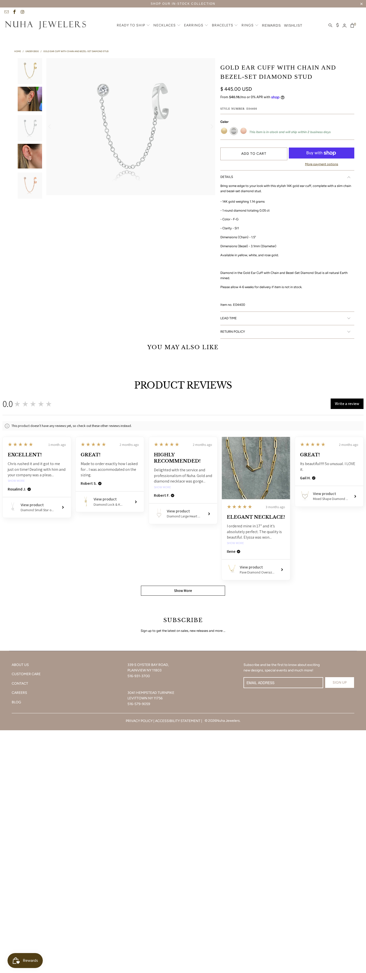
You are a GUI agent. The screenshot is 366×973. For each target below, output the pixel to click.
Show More (16, 481)
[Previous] (50, 126)
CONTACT (20, 683)
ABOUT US (20, 665)
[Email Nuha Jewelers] (6, 12)
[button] (133, 25)
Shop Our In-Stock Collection (183, 3)
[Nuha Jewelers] (45, 25)
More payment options (321, 164)
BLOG (16, 702)
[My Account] (344, 26)
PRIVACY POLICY (139, 721)
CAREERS (19, 693)
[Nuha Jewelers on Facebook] (14, 12)
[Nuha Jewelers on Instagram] (22, 12)
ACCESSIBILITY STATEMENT (177, 721)
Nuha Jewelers (228, 721)
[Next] (212, 126)
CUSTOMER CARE (26, 674)
